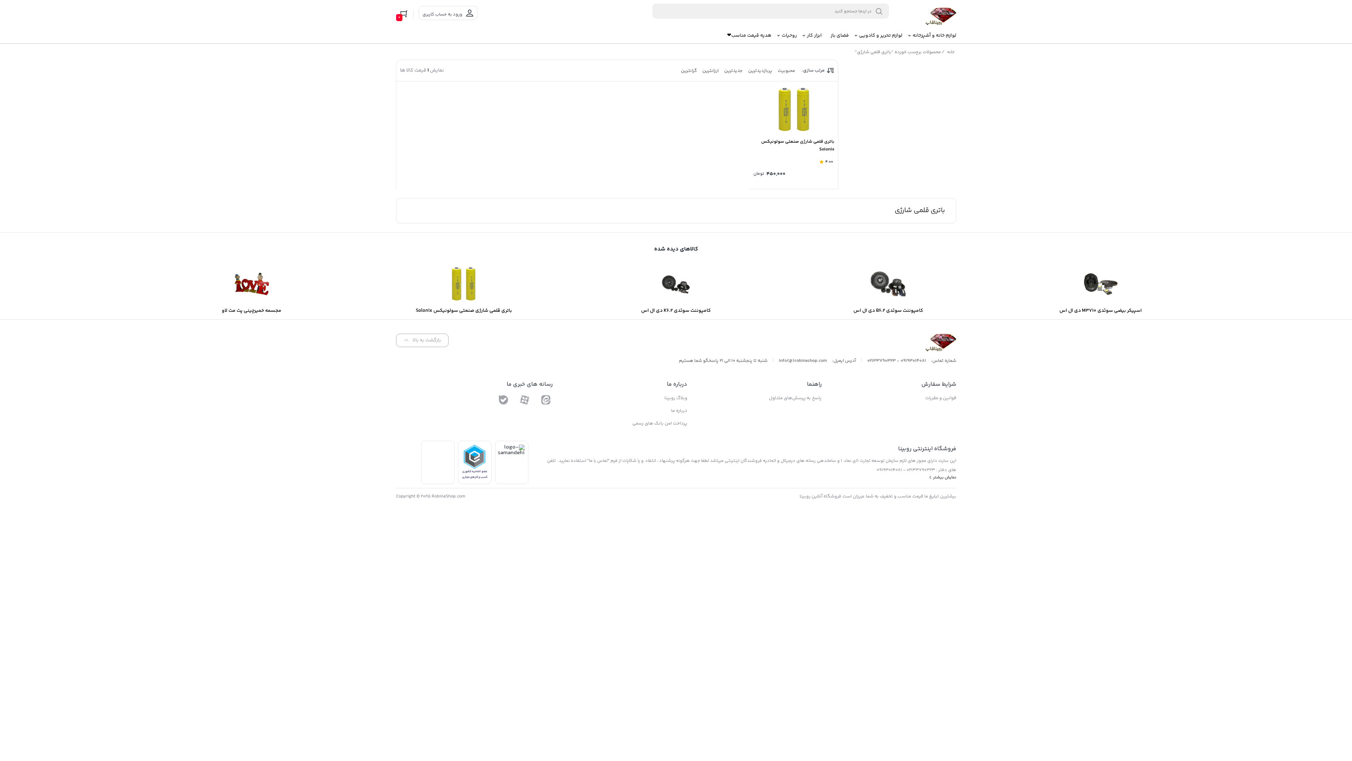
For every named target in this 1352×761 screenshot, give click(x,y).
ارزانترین (710, 70)
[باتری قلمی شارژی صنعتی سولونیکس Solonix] (793, 109)
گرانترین (689, 70)
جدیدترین (733, 70)
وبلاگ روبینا (675, 398)
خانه (950, 52)
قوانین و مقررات (940, 398)
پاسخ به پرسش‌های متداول (795, 398)
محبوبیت (786, 70)
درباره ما (679, 410)
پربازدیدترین (760, 70)
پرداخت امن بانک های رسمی (659, 423)
